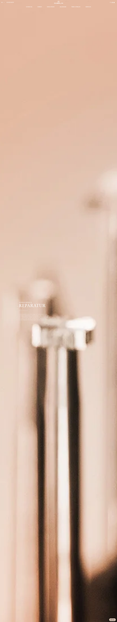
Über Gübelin (75, 7)
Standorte (10, 2)
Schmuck (29, 7)
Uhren (39, 7)
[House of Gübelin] (58, 2)
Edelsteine (50, 7)
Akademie (63, 7)
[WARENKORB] (114, 2)
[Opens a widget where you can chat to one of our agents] (112, 619)
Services (88, 7)
